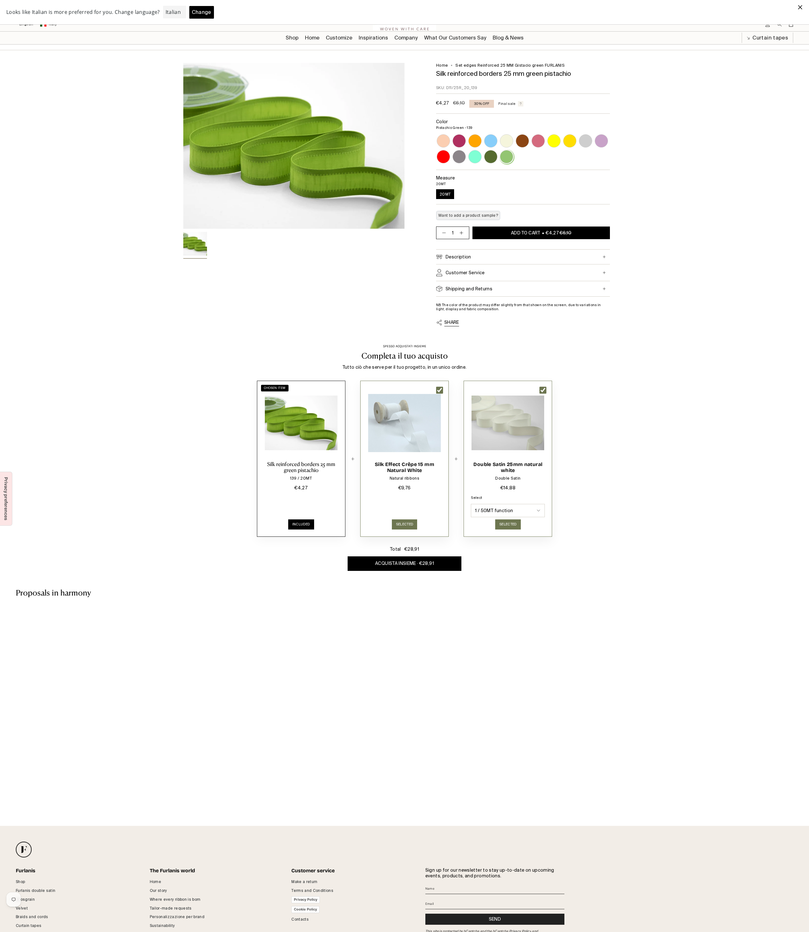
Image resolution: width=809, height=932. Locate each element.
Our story (158, 890)
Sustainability (162, 925)
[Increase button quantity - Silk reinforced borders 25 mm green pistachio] (462, 233)
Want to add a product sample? (468, 215)
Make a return (304, 881)
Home (442, 65)
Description (458, 257)
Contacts (300, 919)
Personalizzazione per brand (177, 916)
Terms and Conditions (312, 890)
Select (476, 498)
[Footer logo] (24, 849)
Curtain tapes (769, 37)
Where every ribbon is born (175, 899)
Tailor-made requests (171, 908)
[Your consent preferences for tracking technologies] (6, 498)
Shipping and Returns (469, 289)
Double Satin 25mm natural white (507, 467)
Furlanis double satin (35, 890)
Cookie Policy (305, 909)
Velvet (22, 908)
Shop (20, 881)
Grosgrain (25, 899)
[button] (339, 38)
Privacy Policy (305, 899)
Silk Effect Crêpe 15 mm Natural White (404, 467)
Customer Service (465, 272)
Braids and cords (32, 916)
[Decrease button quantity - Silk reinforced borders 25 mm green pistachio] (442, 233)
